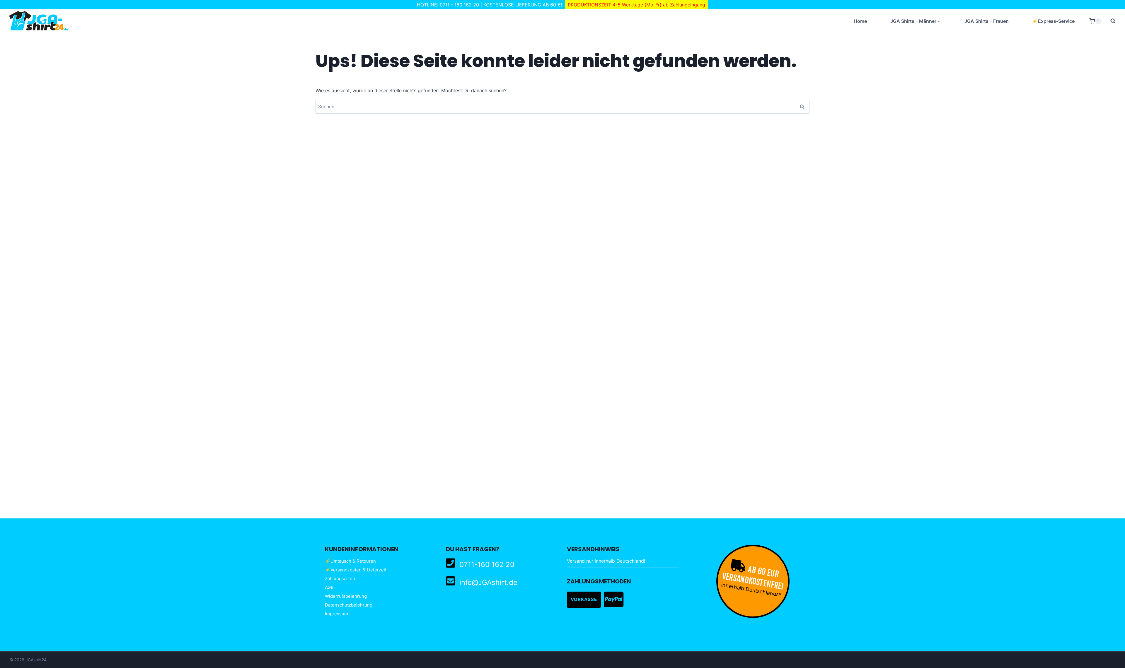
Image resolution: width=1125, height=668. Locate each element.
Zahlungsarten (340, 578)
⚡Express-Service (1053, 21)
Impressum (336, 613)
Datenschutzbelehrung (348, 605)
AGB (329, 587)
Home (860, 21)
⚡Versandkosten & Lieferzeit (355, 570)
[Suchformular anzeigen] (1110, 21)
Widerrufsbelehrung (346, 596)
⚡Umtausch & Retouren (350, 561)
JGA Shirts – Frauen (986, 21)
